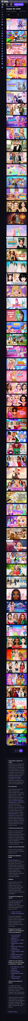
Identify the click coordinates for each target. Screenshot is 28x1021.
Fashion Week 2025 (17, 955)
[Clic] (2, 38)
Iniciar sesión (19, 4)
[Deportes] (2, 43)
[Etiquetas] (2, 67)
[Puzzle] (2, 58)
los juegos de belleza (15, 777)
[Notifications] (11, 4)
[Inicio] (2, 7)
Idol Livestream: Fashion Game (16, 936)
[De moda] (2, 14)
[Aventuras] (2, 33)
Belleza (12, 6)
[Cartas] (2, 36)
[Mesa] (2, 53)
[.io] (2, 51)
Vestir (17, 6)
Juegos (8, 6)
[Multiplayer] (2, 22)
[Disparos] (2, 46)
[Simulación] (2, 61)
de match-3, (15, 923)
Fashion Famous (18, 819)
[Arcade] (2, 31)
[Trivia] (2, 63)
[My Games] (6, 4)
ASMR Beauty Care (16, 958)
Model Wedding (13, 860)
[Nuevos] (2, 12)
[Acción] (2, 28)
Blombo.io (14, 938)
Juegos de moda (16, 912)
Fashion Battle (13, 814)
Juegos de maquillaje (17, 913)
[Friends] (2, 4)
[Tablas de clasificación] (2, 24)
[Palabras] (2, 56)
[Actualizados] (2, 17)
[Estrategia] (2, 48)
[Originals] (2, 19)
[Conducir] (2, 41)
